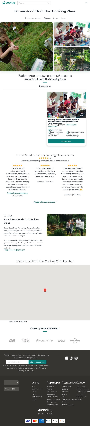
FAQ (63, 397)
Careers (79, 394)
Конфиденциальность (71, 399)
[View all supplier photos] (26, 46)
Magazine (35, 394)
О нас (34, 391)
